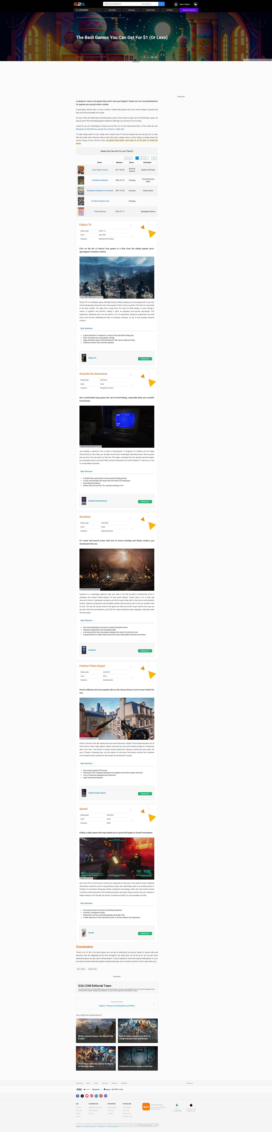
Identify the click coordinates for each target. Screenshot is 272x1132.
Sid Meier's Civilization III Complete (100, 191)
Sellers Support (127, 1107)
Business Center (127, 1116)
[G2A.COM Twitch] (105, 1095)
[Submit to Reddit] (156, 57)
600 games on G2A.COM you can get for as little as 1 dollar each (100, 129)
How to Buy (111, 1110)
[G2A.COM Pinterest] (101, 1095)
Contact (78, 1113)
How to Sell (126, 1110)
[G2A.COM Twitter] (82, 1096)
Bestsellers (112, 10)
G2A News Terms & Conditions (144, 1125)
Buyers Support (112, 1107)
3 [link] (143, 158)
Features (93, 17)
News (88, 1083)
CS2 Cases (131, 10)
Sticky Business (100, 211)
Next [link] (154, 158)
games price (92, 969)
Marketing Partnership (95, 1107)
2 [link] (140, 158)
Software (170, 10)
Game (99, 162)
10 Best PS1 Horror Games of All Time (135, 1066)
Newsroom (79, 1110)
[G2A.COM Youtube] (87, 1095)
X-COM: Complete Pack (100, 201)
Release (119, 162)
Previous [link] (128, 158)
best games (81, 969)
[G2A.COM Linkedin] (96, 1096)
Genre (131, 162)
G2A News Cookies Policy (113, 1126)
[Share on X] (148, 57)
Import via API (127, 1113)
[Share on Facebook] (144, 57)
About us (190, 1083)
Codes (96, 1083)
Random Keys (150, 10)
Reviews (114, 1083)
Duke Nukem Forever (100, 170)
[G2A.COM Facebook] (77, 1096)
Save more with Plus (189, 10)
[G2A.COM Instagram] (91, 1095)
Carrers (78, 1116)
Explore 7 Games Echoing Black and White (117, 1006)
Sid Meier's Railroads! (100, 180)
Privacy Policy (101, 1126)
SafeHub (124, 1083)
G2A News (86, 17)
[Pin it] (152, 57)
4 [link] (146, 158)
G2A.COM (79, 17)
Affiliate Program (93, 1110)
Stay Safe (110, 1113)
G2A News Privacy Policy (90, 1126)
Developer (147, 162)
